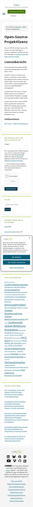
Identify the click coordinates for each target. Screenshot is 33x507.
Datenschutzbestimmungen (13, 161)
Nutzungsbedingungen (16, 487)
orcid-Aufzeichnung (14, 348)
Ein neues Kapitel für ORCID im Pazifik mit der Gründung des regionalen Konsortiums (14, 438)
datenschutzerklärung (10, 351)
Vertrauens (7, 359)
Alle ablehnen (16, 257)
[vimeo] (14, 462)
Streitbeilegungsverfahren (16, 495)
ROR (25, 357)
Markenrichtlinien (16, 498)
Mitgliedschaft (20, 333)
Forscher (15, 354)
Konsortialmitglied (15, 304)
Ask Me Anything (20, 287)
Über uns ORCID (16, 481)
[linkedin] (8, 458)
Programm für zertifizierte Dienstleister (14, 294)
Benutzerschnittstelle (13, 375)
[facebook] (19, 458)
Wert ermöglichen (10, 308)
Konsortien (8, 299)
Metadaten (7, 335)
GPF (26, 319)
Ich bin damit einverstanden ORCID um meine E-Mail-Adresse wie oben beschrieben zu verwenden (15, 167)
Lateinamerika (22, 330)
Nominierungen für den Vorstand (15, 292)
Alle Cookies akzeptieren (16, 262)
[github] (19, 462)
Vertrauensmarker (14, 362)
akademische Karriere (9, 282)
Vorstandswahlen (12, 290)
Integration (11, 329)
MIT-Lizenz (8, 124)
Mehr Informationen (21, 124)
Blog (5, 227)
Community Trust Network (15, 297)
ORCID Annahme (16, 338)
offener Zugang (14, 335)
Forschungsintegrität (13, 357)
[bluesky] (14, 458)
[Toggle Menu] (4, 14)
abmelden (20, 157)
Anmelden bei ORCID (16, 12)
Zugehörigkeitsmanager (16, 284)
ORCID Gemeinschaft (16, 341)
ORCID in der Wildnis (15, 346)
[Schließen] (30, 238)
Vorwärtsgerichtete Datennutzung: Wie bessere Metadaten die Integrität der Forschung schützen (16, 429)
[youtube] (9, 462)
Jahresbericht (9, 287)
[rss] (24, 462)
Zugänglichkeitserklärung (16, 490)
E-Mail (7, 144)
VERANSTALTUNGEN (22, 308)
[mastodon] (25, 458)
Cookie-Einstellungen (16, 501)
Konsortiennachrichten (12, 232)
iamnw (6, 323)
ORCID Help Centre (16, 492)
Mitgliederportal (10, 333)
